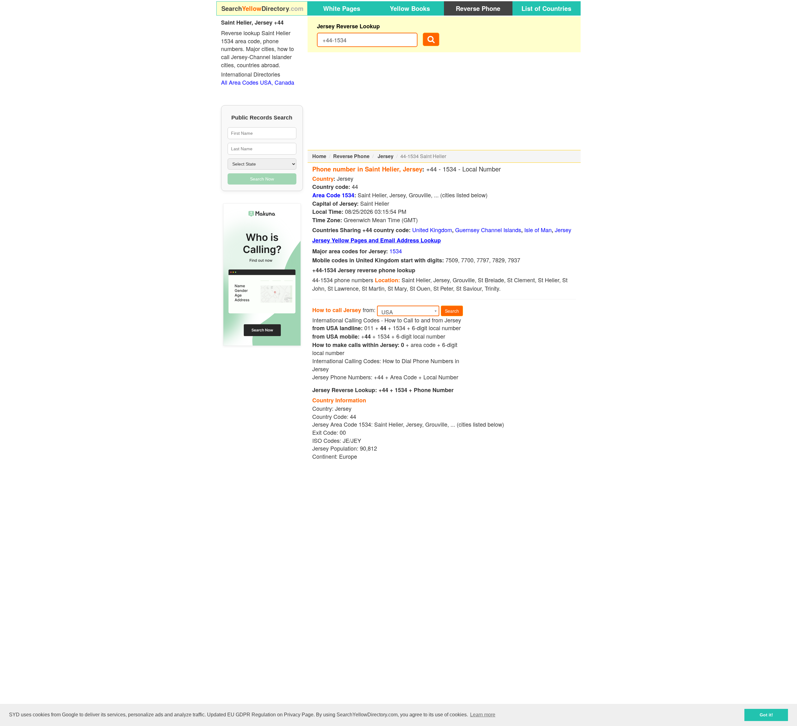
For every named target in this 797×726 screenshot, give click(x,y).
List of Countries (546, 8)
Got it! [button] (766, 714)
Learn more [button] (482, 714)
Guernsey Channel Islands (488, 230)
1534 (395, 251)
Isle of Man (538, 230)
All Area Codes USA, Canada (257, 82)
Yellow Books (410, 8)
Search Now (262, 178)
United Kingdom (432, 230)
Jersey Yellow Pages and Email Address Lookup (376, 240)
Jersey (386, 156)
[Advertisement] (444, 101)
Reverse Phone (478, 8)
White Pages (341, 8)
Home (319, 156)
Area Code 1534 (333, 195)
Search (452, 311)
